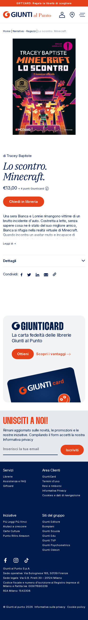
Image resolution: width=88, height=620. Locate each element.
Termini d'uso (51, 481)
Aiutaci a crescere (15, 526)
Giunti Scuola (51, 531)
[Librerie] (72, 15)
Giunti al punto (15, 607)
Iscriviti (72, 450)
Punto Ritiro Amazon (16, 535)
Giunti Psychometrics (56, 545)
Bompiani (48, 526)
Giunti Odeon (51, 549)
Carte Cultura (11, 531)
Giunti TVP (49, 540)
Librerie (8, 476)
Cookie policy (76, 606)
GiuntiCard (49, 476)
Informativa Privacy (54, 490)
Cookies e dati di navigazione (61, 495)
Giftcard (8, 486)
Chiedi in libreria (23, 201)
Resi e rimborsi (51, 486)
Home (7, 31)
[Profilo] (62, 15)
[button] (82, 15)
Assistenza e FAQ (14, 481)
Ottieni (23, 354)
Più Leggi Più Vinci (15, 521)
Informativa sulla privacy (49, 606)
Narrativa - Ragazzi (24, 31)
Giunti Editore (51, 521)
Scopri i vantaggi (51, 354)
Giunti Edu (49, 535)
